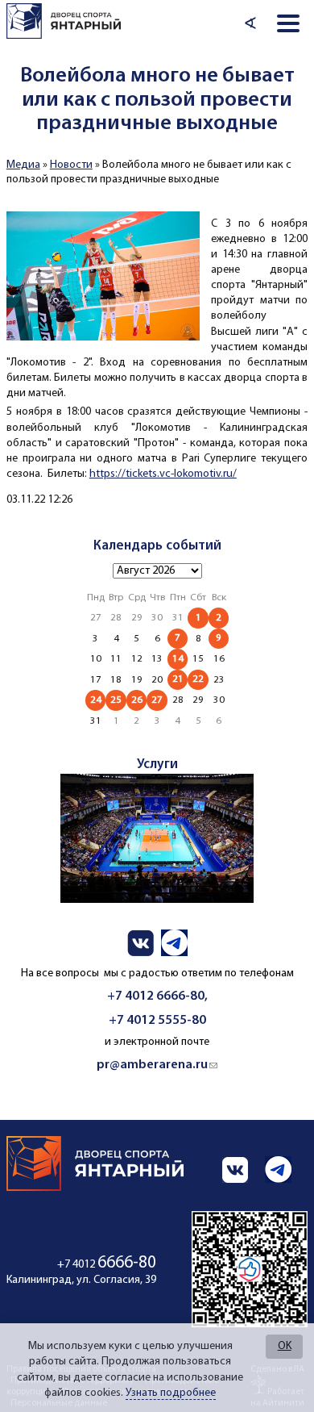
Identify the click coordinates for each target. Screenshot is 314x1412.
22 (198, 679)
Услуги (157, 764)
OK (284, 1346)
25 (116, 700)
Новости (71, 165)
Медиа (23, 165)
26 (137, 700)
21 (178, 679)
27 (157, 700)
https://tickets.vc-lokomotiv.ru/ (163, 474)
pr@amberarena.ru (157, 1065)
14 (178, 659)
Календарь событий (157, 546)
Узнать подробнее (171, 1393)
